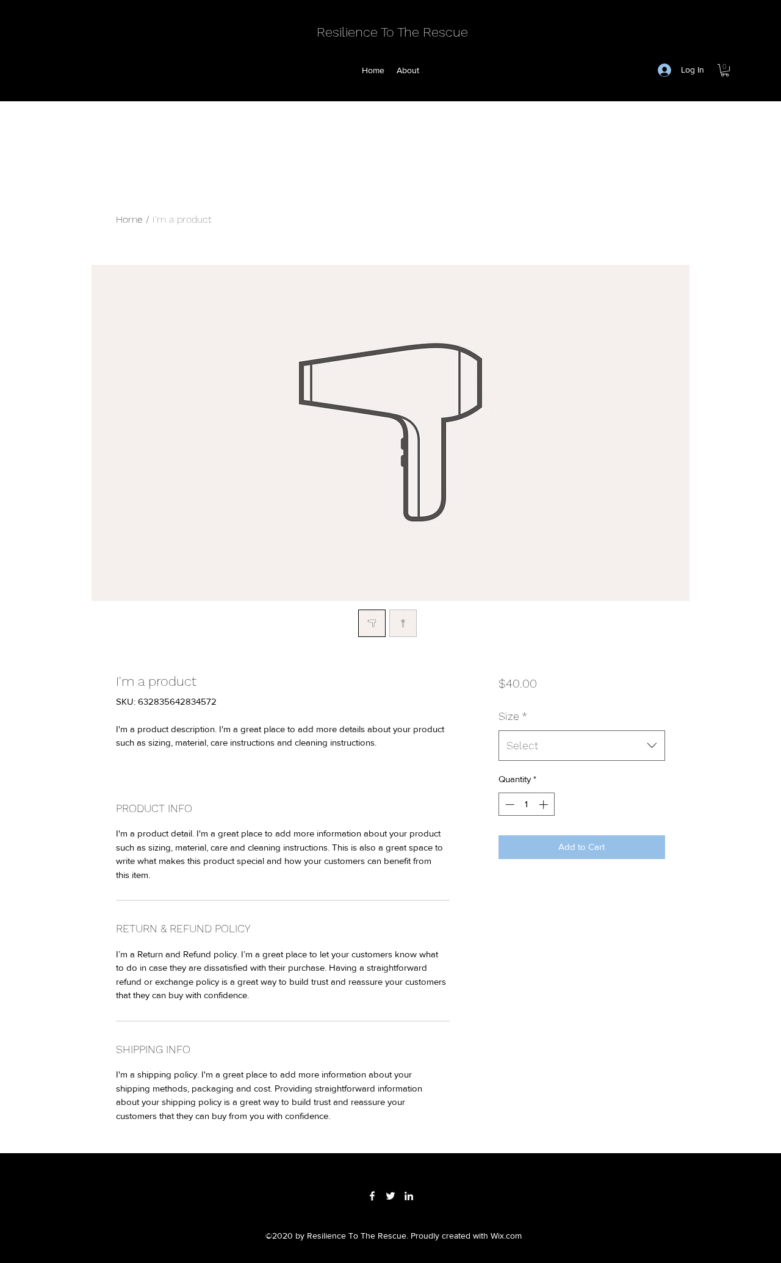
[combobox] (581, 745)
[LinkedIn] (409, 1196)
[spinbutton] (526, 804)
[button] (725, 70)
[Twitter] (390, 1196)
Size (512, 716)
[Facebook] (372, 1196)
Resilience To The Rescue (392, 32)
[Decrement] (508, 804)
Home (129, 219)
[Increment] (544, 804)
